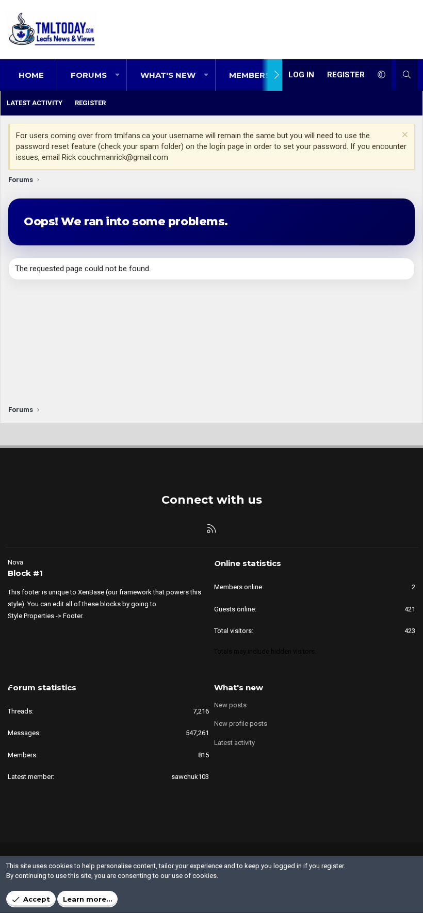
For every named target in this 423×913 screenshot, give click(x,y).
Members (249, 75)
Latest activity (34, 103)
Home (31, 75)
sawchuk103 (190, 777)
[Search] (407, 75)
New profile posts (240, 723)
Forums (89, 75)
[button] (117, 75)
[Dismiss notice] (403, 135)
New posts (230, 705)
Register (90, 103)
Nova (15, 562)
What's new (168, 75)
